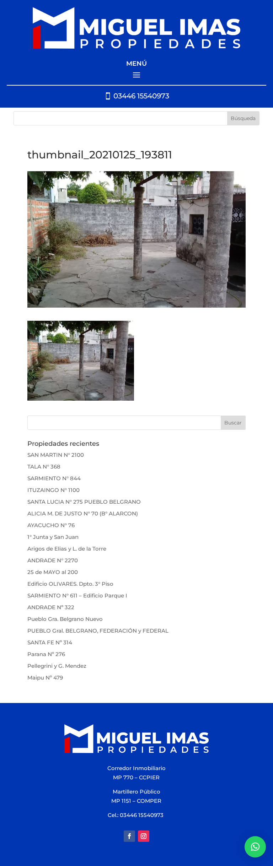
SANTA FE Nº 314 (49, 642)
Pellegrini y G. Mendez (56, 665)
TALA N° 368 (43, 466)
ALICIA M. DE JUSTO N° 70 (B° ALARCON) (82, 513)
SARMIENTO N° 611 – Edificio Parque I (77, 595)
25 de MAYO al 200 (52, 572)
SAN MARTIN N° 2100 (55, 454)
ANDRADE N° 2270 (52, 560)
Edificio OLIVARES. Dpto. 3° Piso (70, 583)
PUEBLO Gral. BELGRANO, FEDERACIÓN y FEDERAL (97, 630)
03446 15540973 (141, 96)
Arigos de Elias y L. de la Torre (66, 548)
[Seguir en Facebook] (129, 836)
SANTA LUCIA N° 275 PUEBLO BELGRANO (84, 501)
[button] (255, 846)
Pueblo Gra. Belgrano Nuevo (65, 619)
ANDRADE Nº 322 (50, 607)
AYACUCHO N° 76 (51, 525)
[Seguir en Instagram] (143, 836)
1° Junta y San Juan (53, 537)
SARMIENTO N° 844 (54, 478)
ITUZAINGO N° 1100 (53, 490)
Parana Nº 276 (46, 654)
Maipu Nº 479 (45, 677)
